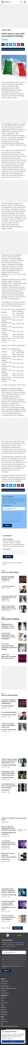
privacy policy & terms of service (11, 521)
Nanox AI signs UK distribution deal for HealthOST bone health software (9, 828)
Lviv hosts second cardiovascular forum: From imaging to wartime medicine (8, 917)
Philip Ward (4, 39)
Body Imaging (5, 644)
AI (1, 622)
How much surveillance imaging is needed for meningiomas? (7, 578)
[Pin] (18, 44)
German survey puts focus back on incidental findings (9, 647)
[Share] (6, 44)
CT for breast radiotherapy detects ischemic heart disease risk (8, 842)
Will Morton (6, 790)
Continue (8, 556)
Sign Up (7, 525)
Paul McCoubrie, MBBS (9, 714)
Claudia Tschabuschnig (9, 729)
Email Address (7, 505)
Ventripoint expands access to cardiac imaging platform (8, 903)
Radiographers (5, 633)
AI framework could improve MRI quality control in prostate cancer (7, 773)
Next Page (17, 928)
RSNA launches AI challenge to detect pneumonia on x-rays (8, 626)
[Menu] (25, 2)
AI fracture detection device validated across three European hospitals (9, 786)
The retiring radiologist (8, 586)
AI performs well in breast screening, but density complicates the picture (8, 890)
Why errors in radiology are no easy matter (8, 657)
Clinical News (6, 30)
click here (18, 481)
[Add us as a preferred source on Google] (22, 44)
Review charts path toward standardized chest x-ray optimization (9, 597)
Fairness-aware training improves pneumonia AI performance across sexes (9, 607)
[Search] (21, 2)
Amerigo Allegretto (8, 706)
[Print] (2, 44)
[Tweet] (14, 44)
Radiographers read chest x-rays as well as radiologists (8, 636)
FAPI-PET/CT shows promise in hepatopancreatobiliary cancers (9, 855)
